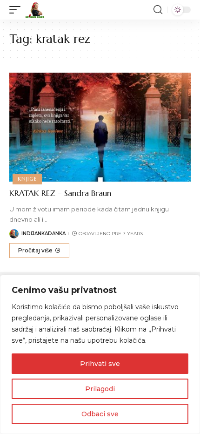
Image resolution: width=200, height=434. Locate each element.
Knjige (27, 179)
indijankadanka (43, 234)
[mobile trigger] (17, 10)
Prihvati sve (100, 363)
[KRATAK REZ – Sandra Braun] (100, 127)
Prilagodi (100, 389)
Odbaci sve (100, 414)
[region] (100, 354)
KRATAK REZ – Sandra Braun (60, 193)
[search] (158, 9)
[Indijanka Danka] (35, 10)
